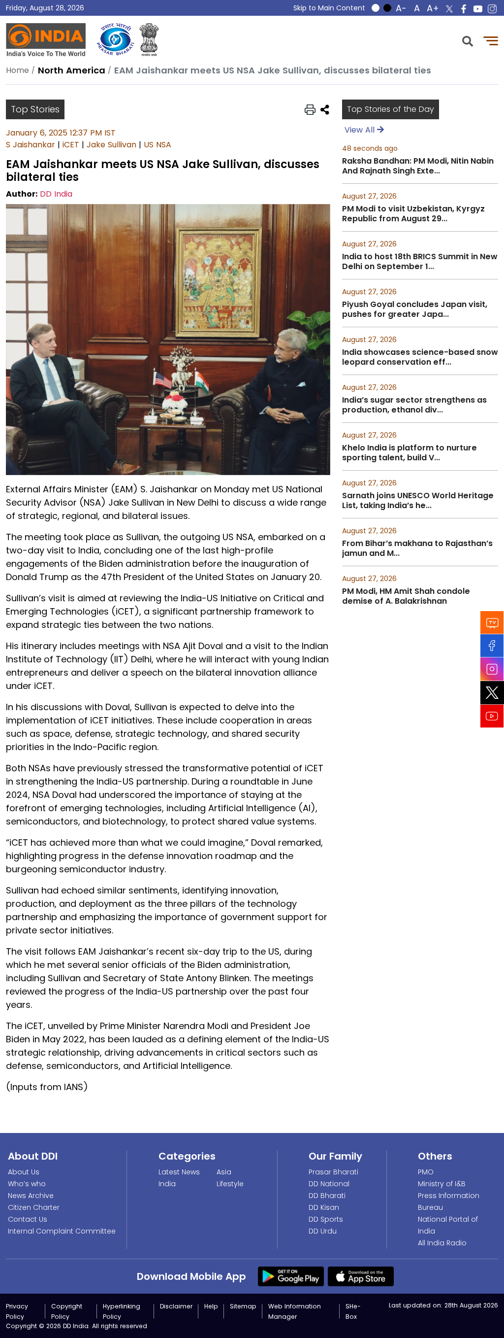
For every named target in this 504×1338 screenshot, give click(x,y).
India (167, 1184)
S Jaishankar (30, 144)
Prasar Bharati (333, 1172)
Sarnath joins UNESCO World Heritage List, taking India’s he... (418, 501)
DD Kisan (324, 1207)
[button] (467, 40)
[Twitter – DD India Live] (449, 9)
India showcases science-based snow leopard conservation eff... (420, 357)
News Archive (31, 1196)
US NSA (157, 144)
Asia (224, 1172)
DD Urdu (323, 1231)
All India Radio (442, 1243)
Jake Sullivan (111, 144)
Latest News (179, 1172)
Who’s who (27, 1184)
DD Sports (326, 1219)
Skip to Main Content (329, 8)
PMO (426, 1172)
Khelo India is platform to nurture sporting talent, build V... (409, 453)
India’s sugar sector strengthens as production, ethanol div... (414, 405)
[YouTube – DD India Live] (478, 9)
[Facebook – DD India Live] (464, 9)
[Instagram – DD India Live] (492, 9)
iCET (71, 144)
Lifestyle (230, 1184)
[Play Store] (291, 1276)
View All (361, 130)
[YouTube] (492, 715)
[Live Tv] (492, 622)
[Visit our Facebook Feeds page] (492, 645)
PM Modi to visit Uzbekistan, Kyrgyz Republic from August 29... (413, 214)
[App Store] (361, 1276)
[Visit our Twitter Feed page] (492, 692)
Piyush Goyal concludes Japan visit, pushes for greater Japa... (414, 309)
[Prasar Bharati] (115, 39)
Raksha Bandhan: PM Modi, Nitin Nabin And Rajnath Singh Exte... (418, 166)
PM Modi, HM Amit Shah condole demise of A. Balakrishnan (406, 596)
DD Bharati (327, 1196)
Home (17, 70)
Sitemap (243, 1306)
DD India (56, 194)
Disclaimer (176, 1306)
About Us (23, 1172)
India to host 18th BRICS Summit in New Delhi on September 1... (420, 262)
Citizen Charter (34, 1207)
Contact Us (27, 1219)
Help (211, 1306)
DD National (329, 1184)
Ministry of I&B (442, 1184)
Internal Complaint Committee (62, 1231)
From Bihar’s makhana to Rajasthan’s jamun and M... (417, 548)
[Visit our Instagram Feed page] (492, 669)
